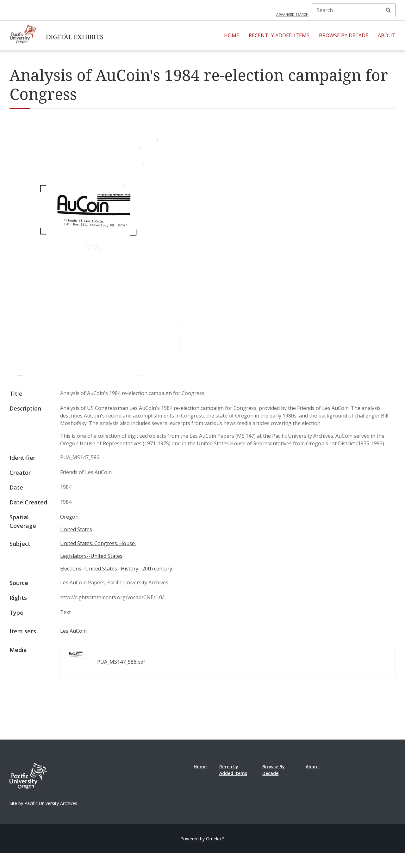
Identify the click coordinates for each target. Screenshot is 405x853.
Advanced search (292, 14)
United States (76, 529)
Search (388, 10)
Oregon (69, 516)
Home (231, 35)
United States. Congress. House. (98, 543)
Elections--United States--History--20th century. (116, 568)
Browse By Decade (343, 35)
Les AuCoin (73, 630)
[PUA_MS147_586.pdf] (96, 375)
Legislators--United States (91, 555)
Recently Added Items (279, 35)
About (387, 35)
